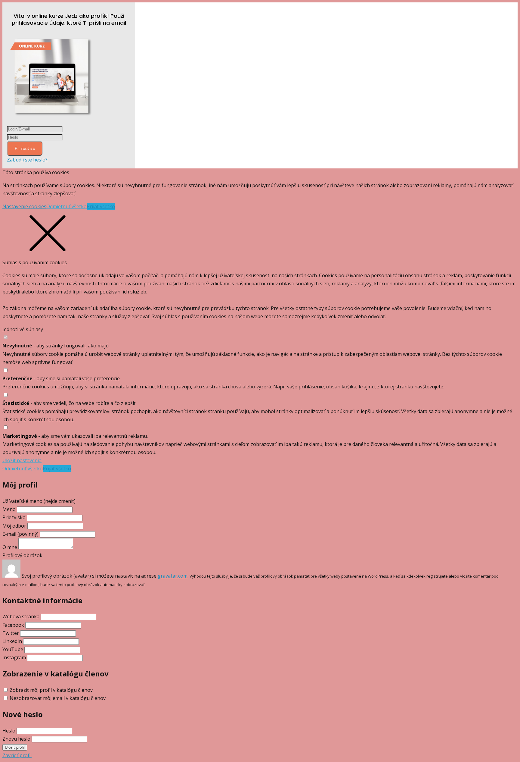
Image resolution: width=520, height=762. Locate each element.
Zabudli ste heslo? (27, 159)
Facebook (13, 625)
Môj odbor (14, 525)
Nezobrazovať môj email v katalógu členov (58, 698)
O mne (9, 547)
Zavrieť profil (17, 755)
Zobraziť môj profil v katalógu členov (51, 690)
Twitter (10, 633)
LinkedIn (12, 641)
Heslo (8, 730)
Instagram (14, 657)
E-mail (20, 534)
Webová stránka (20, 616)
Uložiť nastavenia (22, 460)
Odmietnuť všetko (66, 206)
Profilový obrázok (22, 555)
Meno (9, 509)
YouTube (12, 649)
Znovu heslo (16, 738)
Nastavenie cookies (24, 206)
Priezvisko (14, 517)
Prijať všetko (101, 206)
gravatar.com (172, 575)
